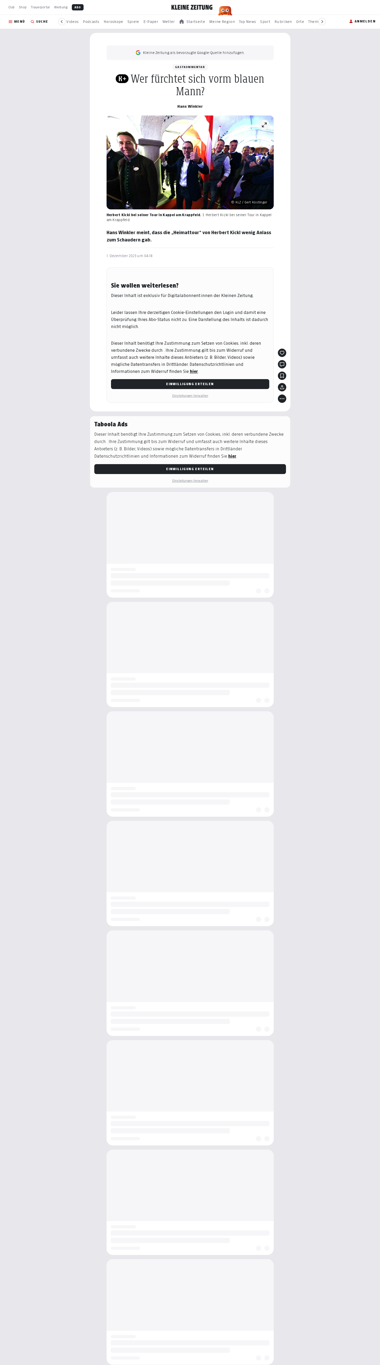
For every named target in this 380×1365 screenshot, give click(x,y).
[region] (192, 22)
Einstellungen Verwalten (190, 395)
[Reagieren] (282, 353)
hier (194, 371)
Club (11, 7)
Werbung (61, 7)
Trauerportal (40, 7)
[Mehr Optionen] (282, 399)
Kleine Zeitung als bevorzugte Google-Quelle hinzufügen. (194, 52)
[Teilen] (282, 387)
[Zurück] (62, 21)
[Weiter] (322, 21)
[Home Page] (192, 7)
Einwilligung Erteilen (190, 384)
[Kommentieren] (282, 364)
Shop (23, 7)
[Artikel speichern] (282, 376)
